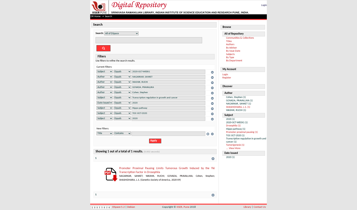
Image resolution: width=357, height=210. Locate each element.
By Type (230, 57)
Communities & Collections (240, 38)
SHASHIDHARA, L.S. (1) (238, 107)
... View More (233, 148)
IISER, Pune (183, 207)
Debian (131, 207)
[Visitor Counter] (100, 207)
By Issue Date (233, 51)
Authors (230, 44)
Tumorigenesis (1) (235, 145)
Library (247, 207)
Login (264, 5)
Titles (229, 41)
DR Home (96, 16)
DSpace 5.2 (118, 207)
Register (226, 78)
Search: (100, 33)
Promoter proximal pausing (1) (242, 132)
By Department (234, 60)
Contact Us (260, 207)
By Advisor (231, 48)
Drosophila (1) (233, 126)
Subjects (230, 54)
